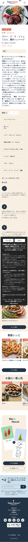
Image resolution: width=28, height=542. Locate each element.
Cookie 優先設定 (12, 535)
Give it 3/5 (10, 33)
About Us (14, 508)
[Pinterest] (14, 520)
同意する (20, 240)
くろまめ (5, 43)
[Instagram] (9, 520)
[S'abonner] (23, 487)
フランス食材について (14, 510)
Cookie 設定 (8, 240)
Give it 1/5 (7, 33)
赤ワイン (7, 126)
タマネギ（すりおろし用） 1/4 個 (13, 149)
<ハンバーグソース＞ (10, 119)
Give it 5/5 (13, 33)
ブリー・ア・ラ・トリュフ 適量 (13, 170)
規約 (19, 535)
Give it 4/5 (12, 33)
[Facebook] (5, 520)
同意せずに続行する (14, 303)
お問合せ (14, 512)
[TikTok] (22, 520)
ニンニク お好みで (10, 156)
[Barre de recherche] (24, 2)
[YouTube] (18, 520)
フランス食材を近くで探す (11, 178)
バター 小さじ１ (9, 163)
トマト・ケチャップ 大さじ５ (12, 135)
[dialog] (14, 271)
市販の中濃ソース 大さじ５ (12, 142)
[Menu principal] (3, 2)
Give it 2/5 (9, 33)
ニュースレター (14, 514)
